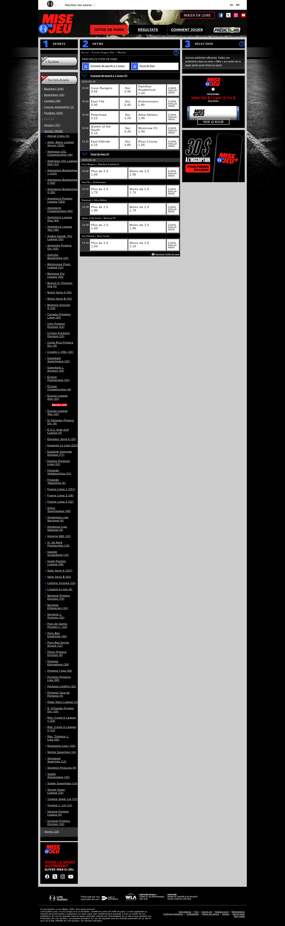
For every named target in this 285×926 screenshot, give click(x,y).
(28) (60, 495)
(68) (52, 101)
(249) (54, 88)
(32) (60, 501)
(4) (58, 431)
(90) (59, 679)
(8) (59, 388)
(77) (59, 453)
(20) (58, 257)
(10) (58, 335)
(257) (61, 489)
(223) (62, 445)
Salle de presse (238, 914)
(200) (53, 113)
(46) (54, 94)
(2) (59, 107)
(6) (58, 136)
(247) (59, 570)
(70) (58, 597)
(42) (61, 745)
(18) (51, 831)
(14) (61, 752)
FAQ (196, 912)
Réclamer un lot (221, 912)
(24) (59, 298)
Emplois (225, 914)
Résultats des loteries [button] (76, 5)
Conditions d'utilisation (173, 914)
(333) (60, 144)
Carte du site (206, 912)
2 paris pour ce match (172, 89)
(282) (60, 200)
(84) (60, 210)
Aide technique (185, 912)
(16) (57, 625)
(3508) (53, 131)
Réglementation (238, 912)
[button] (48, 4)
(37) (52, 125)
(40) (59, 316)
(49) (59, 510)
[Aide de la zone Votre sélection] (242, 44)
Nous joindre (239, 916)
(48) (60, 153)
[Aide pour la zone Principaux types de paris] (176, 52)
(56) (57, 635)
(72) (62, 799)
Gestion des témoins (210, 914)
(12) (59, 266)
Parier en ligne (197, 15)
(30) (59, 292)
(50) (59, 238)
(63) (56, 275)
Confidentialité (192, 914)
